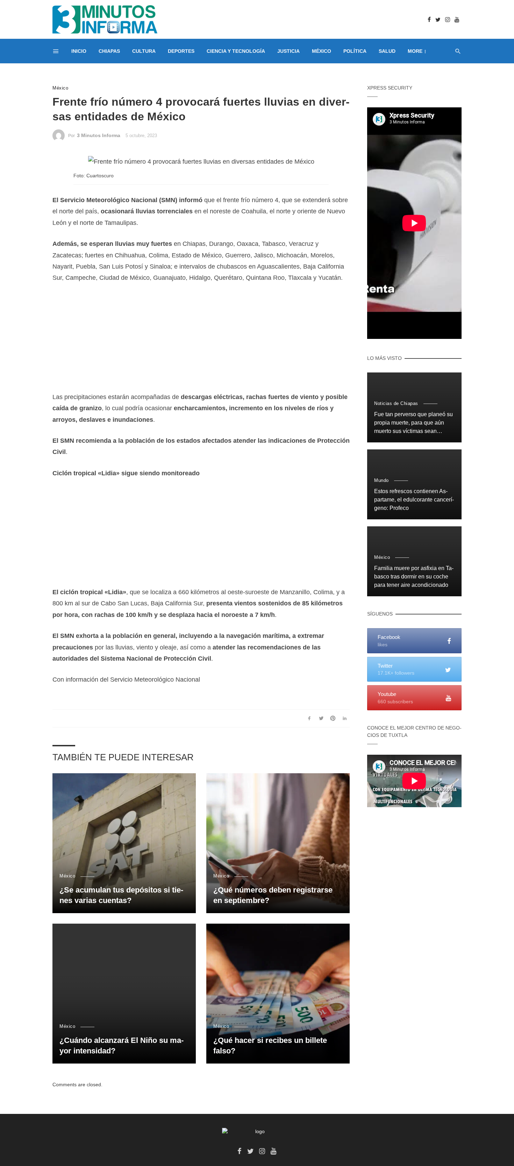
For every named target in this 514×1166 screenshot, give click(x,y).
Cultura (144, 51)
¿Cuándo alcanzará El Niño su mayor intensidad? (121, 1045)
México (321, 51)
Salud (387, 51)
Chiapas (109, 51)
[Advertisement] (201, 342)
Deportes (181, 51)
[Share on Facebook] (309, 718)
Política (354, 51)
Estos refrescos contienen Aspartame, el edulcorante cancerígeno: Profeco (414, 499)
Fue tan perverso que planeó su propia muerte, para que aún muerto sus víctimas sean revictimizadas (413, 423)
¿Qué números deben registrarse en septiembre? (273, 895)
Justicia (288, 51)
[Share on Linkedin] (345, 718)
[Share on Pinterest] (333, 718)
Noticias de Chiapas (396, 403)
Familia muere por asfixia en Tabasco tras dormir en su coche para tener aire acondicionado (414, 576)
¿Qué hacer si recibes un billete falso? (270, 1045)
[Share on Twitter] (321, 718)
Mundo (381, 480)
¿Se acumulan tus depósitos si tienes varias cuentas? (121, 895)
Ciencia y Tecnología (236, 51)
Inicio (78, 51)
